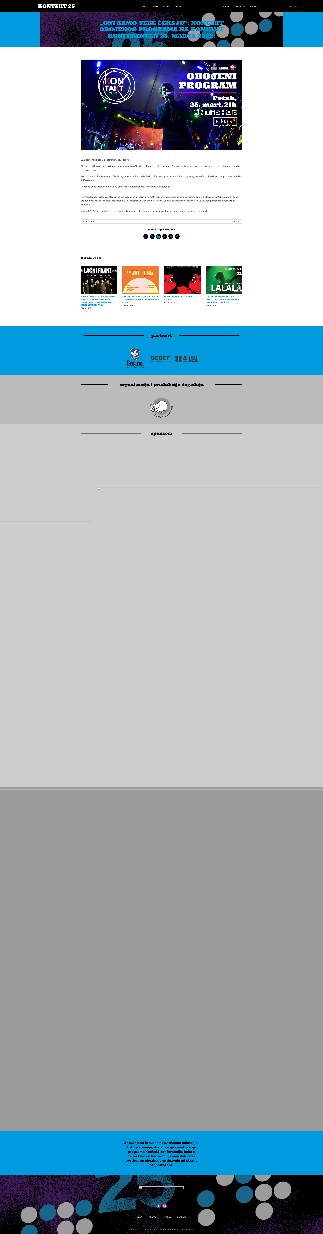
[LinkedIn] (158, 236)
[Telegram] (171, 236)
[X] (152, 236)
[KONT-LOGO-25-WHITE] (56, 5)
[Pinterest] (177, 236)
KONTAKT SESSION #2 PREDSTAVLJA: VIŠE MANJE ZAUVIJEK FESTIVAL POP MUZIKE (140, 299)
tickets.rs (182, 176)
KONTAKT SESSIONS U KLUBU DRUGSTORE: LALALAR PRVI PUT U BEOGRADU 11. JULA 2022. (222, 299)
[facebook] (158, 1206)
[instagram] (164, 1206)
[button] (83, 287)
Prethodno (89, 221)
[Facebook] (146, 236)
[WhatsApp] (165, 236)
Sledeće (235, 221)
